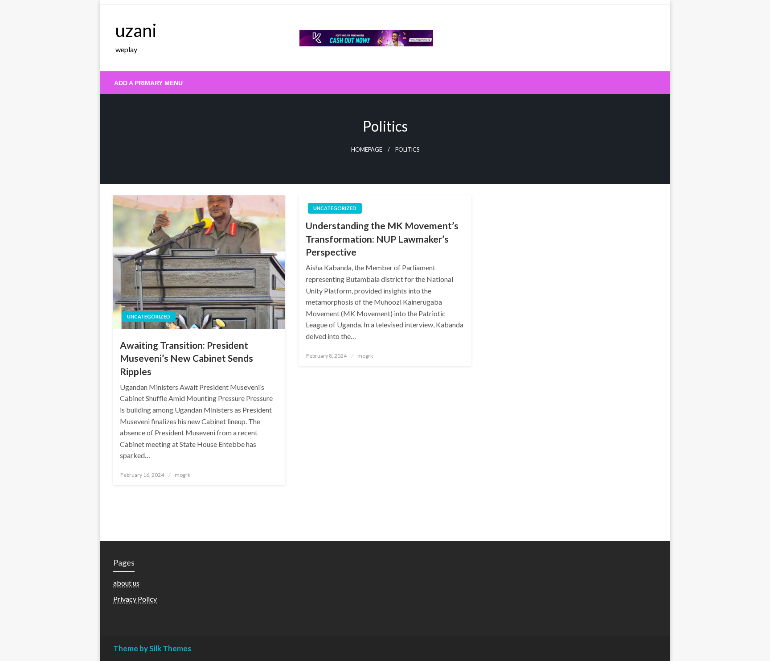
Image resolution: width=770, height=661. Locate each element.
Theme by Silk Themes (152, 648)
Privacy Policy (135, 599)
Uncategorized (148, 316)
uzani (136, 30)
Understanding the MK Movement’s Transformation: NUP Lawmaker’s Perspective (382, 238)
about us (126, 582)
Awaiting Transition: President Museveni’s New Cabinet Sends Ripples (186, 358)
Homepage (366, 149)
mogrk (182, 474)
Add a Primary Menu (148, 83)
